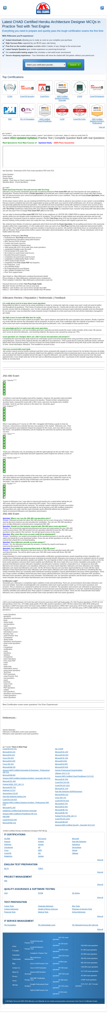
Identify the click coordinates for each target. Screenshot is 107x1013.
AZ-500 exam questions (89, 975)
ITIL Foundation (10, 925)
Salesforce (76, 845)
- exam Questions (9, 615)
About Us (15, 972)
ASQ (6, 893)
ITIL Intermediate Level (46, 925)
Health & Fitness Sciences (48, 909)
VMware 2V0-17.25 (62, 773)
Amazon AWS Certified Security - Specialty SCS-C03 (75, 825)
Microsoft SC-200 (61, 752)
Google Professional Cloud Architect (68, 770)
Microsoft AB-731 (61, 810)
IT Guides (15, 950)
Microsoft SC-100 (61, 789)
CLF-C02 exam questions (89, 971)
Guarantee (16, 955)
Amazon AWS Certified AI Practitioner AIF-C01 (20, 814)
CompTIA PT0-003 (62, 801)
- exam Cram (7, 684)
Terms (14, 981)
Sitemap (15, 985)
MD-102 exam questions (89, 963)
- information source (10, 632)
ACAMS (7, 839)
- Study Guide (8, 622)
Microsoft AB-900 (9, 775)
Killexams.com (51, 576)
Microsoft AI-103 (9, 755)
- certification (7, 649)
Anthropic (7, 845)
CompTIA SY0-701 (10, 749)
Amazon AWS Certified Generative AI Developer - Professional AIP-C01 (26, 771)
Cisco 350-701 (60, 798)
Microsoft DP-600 (61, 767)
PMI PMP (6, 817)
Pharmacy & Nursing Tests (82, 909)
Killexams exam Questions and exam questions (20, 734)
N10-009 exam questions (89, 945)
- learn (5, 665)
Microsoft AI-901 (61, 761)
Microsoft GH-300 (61, 755)
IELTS (6, 869)
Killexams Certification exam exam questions (20, 732)
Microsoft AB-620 (61, 822)
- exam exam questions (11, 643)
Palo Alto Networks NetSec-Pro (14, 797)
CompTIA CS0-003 (10, 800)
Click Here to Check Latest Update (22, 180)
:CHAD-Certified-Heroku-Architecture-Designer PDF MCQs (25, 831)
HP (39, 847)
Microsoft (75, 839)
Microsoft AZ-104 (9, 752)
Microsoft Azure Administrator (33, 958)
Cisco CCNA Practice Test (39, 963)
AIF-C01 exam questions (60, 987)
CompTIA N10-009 (10, 820)
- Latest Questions (9, 695)
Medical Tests (43, 912)
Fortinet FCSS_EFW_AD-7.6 (65, 816)
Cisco (6, 850)
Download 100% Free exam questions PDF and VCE (34, 171)
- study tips (7, 686)
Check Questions (21, 182)
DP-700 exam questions (60, 969)
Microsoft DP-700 (9, 787)
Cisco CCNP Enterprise (38, 968)
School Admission (79, 912)
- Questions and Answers (12, 618)
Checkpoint (8, 847)
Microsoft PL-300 (9, 808)
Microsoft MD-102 (9, 823)
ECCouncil (42, 839)
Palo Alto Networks (79, 842)
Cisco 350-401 (8, 764)
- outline (6, 690)
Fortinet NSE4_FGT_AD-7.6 (13, 784)
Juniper (41, 856)
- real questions (8, 624)
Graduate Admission (45, 906)
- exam (5, 626)
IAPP (40, 850)
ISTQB (40, 893)
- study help (7, 667)
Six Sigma (76, 893)
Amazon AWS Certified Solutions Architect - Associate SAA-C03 (26, 778)
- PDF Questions (9, 688)
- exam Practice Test (10, 636)
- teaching (6, 682)
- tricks (5, 645)
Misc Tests (76, 906)
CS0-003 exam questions (89, 967)
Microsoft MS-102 (61, 795)
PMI (5, 881)
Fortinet (41, 842)
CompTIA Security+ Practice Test (34, 942)
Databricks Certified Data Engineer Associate (20, 811)
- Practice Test (8, 630)
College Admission (11, 909)
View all (102, 127)
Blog (13, 963)
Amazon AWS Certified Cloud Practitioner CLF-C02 (74, 776)
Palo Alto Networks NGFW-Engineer (68, 792)
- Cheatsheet (7, 638)
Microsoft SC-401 (61, 758)
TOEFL (40, 869)
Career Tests (9, 906)
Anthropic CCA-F (9, 790)
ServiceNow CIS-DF (10, 793)
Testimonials (16, 959)
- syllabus (6, 655)
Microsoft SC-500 (61, 779)
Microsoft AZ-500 (61, 807)
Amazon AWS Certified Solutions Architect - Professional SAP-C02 (26, 804)
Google (41, 845)
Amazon (7, 842)
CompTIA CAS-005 (62, 782)
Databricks (8, 856)
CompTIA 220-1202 (62, 819)
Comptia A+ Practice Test (38, 953)
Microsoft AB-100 (9, 767)
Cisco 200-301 (8, 758)
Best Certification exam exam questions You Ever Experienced (30, 704)
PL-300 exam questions (89, 950)
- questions (7, 616)
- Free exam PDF (9, 661)
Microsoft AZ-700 (61, 804)
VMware (75, 853)
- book (5, 620)
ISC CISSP (59, 749)
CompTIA (7, 853)
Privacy (14, 976)
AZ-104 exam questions (60, 944)
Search (73, 65)
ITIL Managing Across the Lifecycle (85, 925)
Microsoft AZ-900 (61, 764)
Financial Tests (9, 912)
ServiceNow (76, 847)
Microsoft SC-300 (9, 781)
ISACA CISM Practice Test (39, 990)
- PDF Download (9, 674)
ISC (39, 853)
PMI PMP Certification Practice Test (35, 979)
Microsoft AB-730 (61, 813)
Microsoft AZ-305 (9, 761)
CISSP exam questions (89, 980)
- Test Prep (7, 672)
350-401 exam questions (89, 958)
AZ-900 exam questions (89, 954)
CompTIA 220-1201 (62, 786)
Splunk (74, 850)
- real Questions (9, 692)
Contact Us (16, 968)
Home (14, 946)
